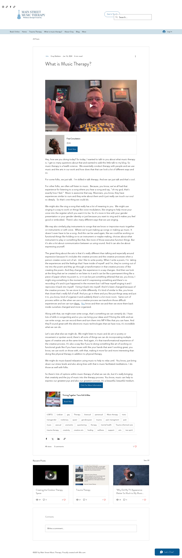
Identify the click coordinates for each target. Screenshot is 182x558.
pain (125, 420)
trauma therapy (53, 430)
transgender (51, 420)
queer (75, 420)
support (111, 430)
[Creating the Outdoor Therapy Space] (51, 475)
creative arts (78, 430)
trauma (99, 420)
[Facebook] (10, 7)
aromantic (69, 425)
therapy (94, 425)
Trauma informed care (124, 425)
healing (90, 430)
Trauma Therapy (83, 490)
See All (146, 460)
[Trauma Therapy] (91, 475)
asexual (58, 425)
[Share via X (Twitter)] (52, 439)
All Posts (36, 39)
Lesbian (60, 414)
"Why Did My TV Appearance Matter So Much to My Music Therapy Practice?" (129, 491)
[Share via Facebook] (46, 439)
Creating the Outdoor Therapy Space (49, 491)
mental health (106, 425)
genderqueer (86, 420)
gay (68, 414)
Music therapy (112, 414)
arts (119, 430)
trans (124, 414)
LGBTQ (50, 414)
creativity (66, 430)
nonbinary (64, 420)
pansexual (99, 414)
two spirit (129, 430)
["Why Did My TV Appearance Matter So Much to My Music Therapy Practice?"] (131, 475)
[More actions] (135, 56)
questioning (82, 425)
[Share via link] (64, 439)
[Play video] (91, 106)
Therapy (77, 414)
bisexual (87, 414)
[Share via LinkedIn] (58, 439)
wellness (100, 430)
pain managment (112, 420)
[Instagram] (3, 7)
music (49, 425)
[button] (112, 14)
